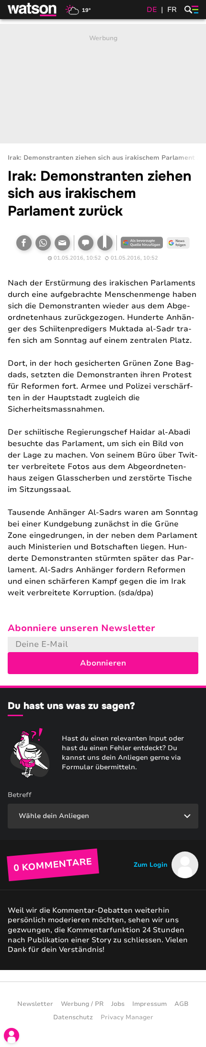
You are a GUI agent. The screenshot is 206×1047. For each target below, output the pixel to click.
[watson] (32, 9)
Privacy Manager (127, 1017)
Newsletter (35, 1004)
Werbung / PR (82, 1004)
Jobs (118, 1004)
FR (172, 9)
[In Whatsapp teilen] (43, 243)
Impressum (149, 1004)
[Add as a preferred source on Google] (142, 243)
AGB (181, 1004)
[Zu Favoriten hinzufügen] (105, 243)
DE (152, 9)
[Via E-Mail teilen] (62, 243)
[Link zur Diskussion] (85, 243)
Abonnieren (103, 663)
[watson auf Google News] (178, 243)
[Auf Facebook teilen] (24, 243)
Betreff (20, 794)
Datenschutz (73, 1017)
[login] (11, 1035)
